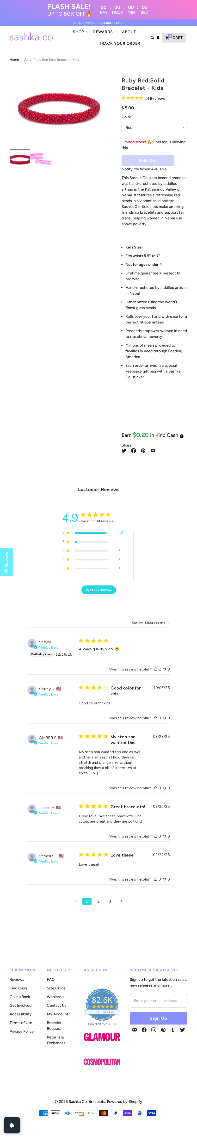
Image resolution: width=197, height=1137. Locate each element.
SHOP (78, 32)
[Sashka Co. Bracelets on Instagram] (154, 1029)
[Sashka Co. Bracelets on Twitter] (182, 1029)
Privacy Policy (22, 1031)
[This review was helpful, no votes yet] (155, 718)
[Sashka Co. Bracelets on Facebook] (144, 1029)
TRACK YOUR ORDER (119, 43)
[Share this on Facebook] (133, 450)
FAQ (51, 979)
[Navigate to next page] (121, 901)
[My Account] (157, 38)
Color (126, 117)
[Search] (152, 38)
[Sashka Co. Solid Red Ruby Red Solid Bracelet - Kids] (59, 109)
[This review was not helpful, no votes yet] (164, 669)
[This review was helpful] (155, 669)
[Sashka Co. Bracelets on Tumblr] (173, 1029)
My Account (57, 1014)
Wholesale (56, 996)
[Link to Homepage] (102, 1043)
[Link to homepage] (102, 1062)
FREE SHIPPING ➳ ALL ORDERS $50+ (98, 23)
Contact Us (56, 1005)
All (26, 60)
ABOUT (129, 32)
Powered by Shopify (124, 1101)
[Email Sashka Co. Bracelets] (134, 1029)
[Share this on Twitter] (125, 450)
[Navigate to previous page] (75, 901)
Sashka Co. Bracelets (87, 1101)
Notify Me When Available (144, 169)
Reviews (17, 979)
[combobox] (151, 623)
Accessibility (21, 1014)
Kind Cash (18, 988)
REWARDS (103, 32)
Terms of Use (21, 1022)
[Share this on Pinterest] (143, 450)
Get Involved (20, 1005)
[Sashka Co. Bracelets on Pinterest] (163, 1029)
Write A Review (98, 590)
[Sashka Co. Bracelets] (31, 37)
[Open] (12, 1125)
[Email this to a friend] (153, 450)
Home (14, 60)
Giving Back (20, 996)
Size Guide (56, 988)
